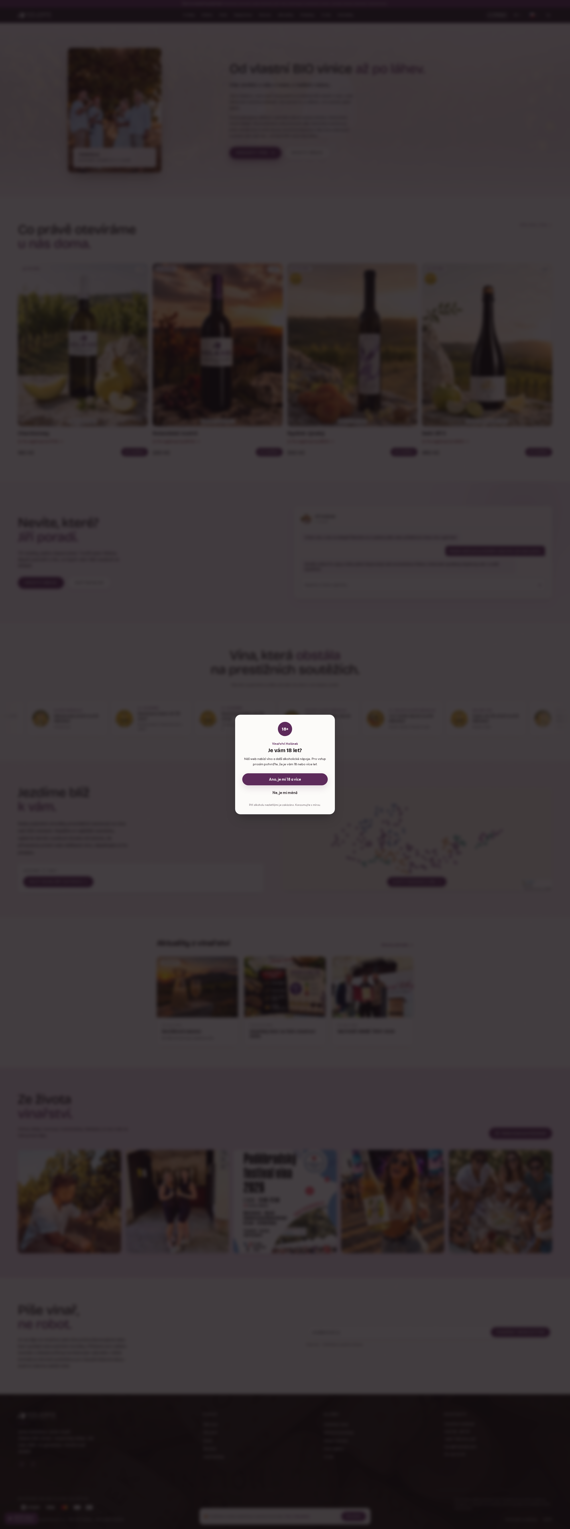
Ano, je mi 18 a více (285, 779)
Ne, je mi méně (285, 792)
